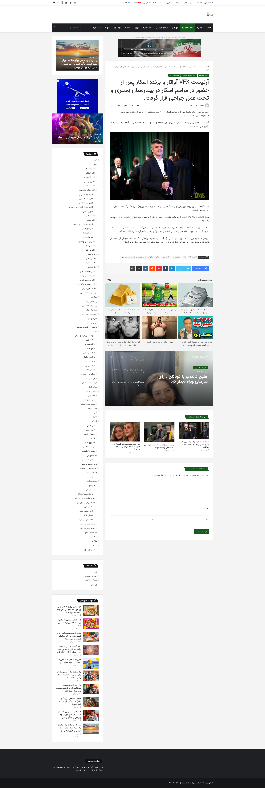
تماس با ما (157, 2)
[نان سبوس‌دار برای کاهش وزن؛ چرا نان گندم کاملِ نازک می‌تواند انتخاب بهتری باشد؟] (91, 610)
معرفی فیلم (88, 515)
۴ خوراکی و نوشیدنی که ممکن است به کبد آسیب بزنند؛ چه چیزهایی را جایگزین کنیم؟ (69, 714)
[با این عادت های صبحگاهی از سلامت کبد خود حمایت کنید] (91, 663)
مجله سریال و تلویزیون (86, 502)
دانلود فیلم (91, 348)
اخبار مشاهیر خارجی (189, 75)
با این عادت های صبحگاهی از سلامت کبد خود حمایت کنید (70, 661)
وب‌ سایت (153, 518)
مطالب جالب (92, 536)
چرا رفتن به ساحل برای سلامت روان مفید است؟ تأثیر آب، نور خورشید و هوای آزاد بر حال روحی (69, 729)
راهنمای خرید (89, 434)
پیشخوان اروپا (174, 75)
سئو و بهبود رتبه (88, 399)
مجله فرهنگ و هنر (87, 524)
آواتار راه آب (176, 257)
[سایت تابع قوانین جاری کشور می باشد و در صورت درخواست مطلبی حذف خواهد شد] (159, 47)
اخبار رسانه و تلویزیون (86, 190)
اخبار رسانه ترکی (86, 198)
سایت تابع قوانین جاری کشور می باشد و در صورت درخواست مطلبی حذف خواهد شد (159, 37)
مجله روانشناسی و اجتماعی (84, 498)
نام (207, 508)
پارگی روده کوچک (138, 257)
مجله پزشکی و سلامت (88, 468)
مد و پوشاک (90, 442)
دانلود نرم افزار (89, 357)
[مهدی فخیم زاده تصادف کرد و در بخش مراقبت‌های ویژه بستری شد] (159, 432)
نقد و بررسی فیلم (86, 519)
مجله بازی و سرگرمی (89, 464)
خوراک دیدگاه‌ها (91, 580)
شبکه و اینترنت (91, 395)
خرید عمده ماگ (97, 767)
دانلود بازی (90, 340)
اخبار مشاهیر (188, 27)
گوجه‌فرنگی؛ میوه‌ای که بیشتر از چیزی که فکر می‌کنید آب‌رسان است (69, 622)
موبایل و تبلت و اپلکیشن (85, 446)
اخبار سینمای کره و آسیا (83, 224)
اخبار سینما (91, 220)
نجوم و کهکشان (88, 451)
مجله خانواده (92, 472)
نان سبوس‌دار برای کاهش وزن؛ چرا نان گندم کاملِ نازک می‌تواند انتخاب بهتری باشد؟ (69, 609)
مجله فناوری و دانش (87, 528)
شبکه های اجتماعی (87, 374)
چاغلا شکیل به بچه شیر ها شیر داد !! (83, 141)
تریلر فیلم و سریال (85, 511)
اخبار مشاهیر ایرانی (87, 271)
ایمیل (206, 518)
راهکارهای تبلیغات (85, 494)
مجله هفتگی (92, 481)
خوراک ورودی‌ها (91, 576)
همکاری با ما (168, 2)
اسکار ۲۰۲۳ (149, 257)
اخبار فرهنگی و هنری (86, 241)
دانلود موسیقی (89, 352)
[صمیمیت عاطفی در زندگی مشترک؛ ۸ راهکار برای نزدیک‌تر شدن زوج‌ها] (91, 702)
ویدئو (95, 545)
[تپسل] (58, 80)
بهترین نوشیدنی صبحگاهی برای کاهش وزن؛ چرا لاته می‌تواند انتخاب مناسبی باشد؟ (69, 636)
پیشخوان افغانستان (89, 305)
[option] (159, 378)
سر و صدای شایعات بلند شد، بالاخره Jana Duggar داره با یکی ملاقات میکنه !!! (126, 447)
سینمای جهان (87, 237)
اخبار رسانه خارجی (85, 203)
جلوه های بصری (126, 257)
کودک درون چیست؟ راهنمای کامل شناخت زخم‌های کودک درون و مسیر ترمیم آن (79, 63)
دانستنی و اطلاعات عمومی (87, 327)
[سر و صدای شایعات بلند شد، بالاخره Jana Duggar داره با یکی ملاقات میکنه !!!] (125, 432)
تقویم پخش (88, 211)
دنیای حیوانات (91, 378)
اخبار (200, 27)
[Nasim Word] (209, 14)
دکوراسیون (90, 429)
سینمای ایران (87, 228)
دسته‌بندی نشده (91, 369)
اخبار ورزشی (90, 250)
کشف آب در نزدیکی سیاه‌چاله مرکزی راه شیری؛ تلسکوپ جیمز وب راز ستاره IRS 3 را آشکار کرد (69, 649)
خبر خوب (91, 485)
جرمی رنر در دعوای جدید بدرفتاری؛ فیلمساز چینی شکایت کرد (179, 381)
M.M (202, 106)
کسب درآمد (92, 408)
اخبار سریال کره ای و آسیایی (81, 207)
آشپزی (94, 160)
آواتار (184, 257)
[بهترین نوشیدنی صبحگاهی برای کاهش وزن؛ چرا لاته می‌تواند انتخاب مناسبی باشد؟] (91, 637)
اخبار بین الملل (89, 181)
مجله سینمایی (89, 506)
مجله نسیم (148, 27)
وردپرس (94, 584)
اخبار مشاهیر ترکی (88, 275)
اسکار (157, 257)
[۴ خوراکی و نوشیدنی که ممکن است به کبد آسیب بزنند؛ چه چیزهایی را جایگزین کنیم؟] (91, 715)
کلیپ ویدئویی (89, 549)
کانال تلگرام (97, 27)
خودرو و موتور (91, 322)
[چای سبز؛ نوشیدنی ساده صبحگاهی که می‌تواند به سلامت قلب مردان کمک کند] (91, 689)
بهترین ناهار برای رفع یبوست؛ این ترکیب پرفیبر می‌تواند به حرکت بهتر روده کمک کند (68, 674)
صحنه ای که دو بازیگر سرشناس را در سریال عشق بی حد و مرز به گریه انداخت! (195, 444)
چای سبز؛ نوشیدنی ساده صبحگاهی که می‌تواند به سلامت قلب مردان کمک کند (68, 688)
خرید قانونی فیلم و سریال (85, 335)
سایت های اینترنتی (87, 404)
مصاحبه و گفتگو (91, 532)
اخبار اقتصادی (89, 177)
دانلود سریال (90, 344)
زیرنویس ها (90, 361)
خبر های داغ (92, 318)
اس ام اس (91, 425)
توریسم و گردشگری (89, 314)
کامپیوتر (92, 438)
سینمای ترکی (87, 233)
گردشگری (117, 27)
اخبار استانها (90, 173)
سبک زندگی (92, 387)
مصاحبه (128, 27)
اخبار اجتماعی (89, 168)
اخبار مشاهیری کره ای (86, 284)
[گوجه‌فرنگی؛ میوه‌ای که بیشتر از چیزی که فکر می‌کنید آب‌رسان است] (91, 623)
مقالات (94, 541)
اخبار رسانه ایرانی (86, 194)
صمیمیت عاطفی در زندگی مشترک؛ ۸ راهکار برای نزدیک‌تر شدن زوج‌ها (69, 701)
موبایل (68, 767)
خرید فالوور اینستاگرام (81, 767)
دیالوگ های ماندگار (89, 382)
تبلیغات (178, 2)
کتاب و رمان (90, 365)
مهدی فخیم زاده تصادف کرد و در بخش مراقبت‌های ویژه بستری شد (159, 446)
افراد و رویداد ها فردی (88, 292)
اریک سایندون (166, 257)
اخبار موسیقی (89, 245)
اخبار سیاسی (90, 215)
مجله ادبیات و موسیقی (88, 459)
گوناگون (94, 421)
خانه (207, 27)
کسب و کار (90, 489)
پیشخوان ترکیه (91, 310)
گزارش (136, 27)
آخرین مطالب (189, 2)
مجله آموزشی (92, 455)
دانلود (108, 27)
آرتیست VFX (193, 257)
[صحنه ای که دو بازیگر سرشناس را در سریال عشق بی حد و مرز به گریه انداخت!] (194, 430)
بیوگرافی (175, 27)
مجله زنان (93, 476)
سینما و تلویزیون (162, 27)
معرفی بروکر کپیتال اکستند (85, 770)
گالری (95, 412)
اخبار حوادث (90, 185)
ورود (95, 571)
